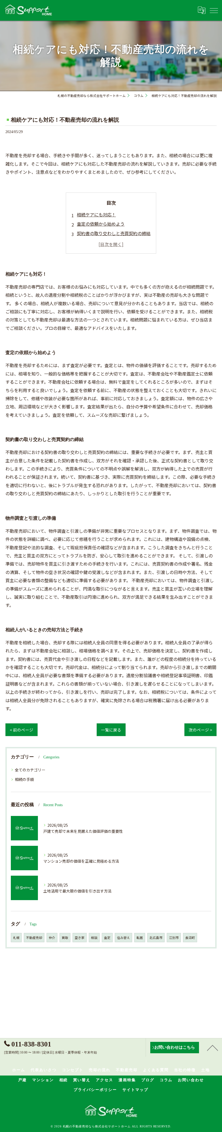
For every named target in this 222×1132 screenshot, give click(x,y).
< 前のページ (21, 730)
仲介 (52, 937)
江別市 (174, 937)
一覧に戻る (111, 730)
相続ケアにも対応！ (96, 214)
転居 (139, 937)
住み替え (123, 937)
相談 (94, 937)
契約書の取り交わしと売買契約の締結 (114, 233)
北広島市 (155, 937)
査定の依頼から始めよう (101, 223)
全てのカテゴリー (30, 769)
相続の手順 (24, 779)
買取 (65, 937)
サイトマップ (135, 1089)
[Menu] (213, 10)
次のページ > (200, 730)
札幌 (16, 937)
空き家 (79, 937)
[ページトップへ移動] (212, 1047)
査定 (107, 937)
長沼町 (190, 937)
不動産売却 (34, 937)
